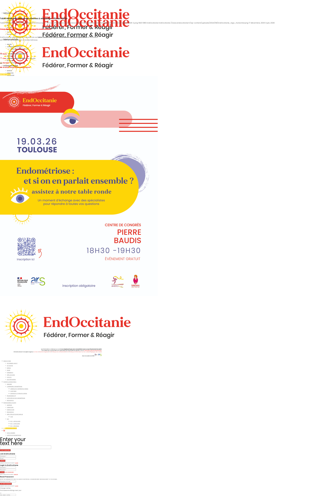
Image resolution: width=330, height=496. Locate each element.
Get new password (6, 483)
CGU (50, 352)
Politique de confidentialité (59, 352)
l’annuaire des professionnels (92, 350)
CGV (68, 352)
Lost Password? (9, 472)
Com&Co (36, 352)
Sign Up (16, 474)
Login (16, 463)
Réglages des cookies (96, 352)
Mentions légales (43, 352)
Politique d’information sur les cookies (79, 352)
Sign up (3, 460)
